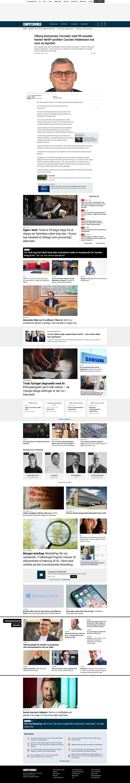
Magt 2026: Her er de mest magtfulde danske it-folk (41, 29)
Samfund (84, 24)
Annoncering (74, 1)
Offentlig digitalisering (79, 135)
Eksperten (66, 1)
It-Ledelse (74, 24)
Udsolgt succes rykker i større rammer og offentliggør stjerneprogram (68, 186)
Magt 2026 (88, 234)
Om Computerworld (31, 1)
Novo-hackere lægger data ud (65, 29)
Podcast (55, 771)
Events (44, 1)
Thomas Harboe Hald (97, 475)
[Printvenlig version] (94, 53)
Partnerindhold (76, 773)
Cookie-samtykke (95, 771)
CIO (86, 219)
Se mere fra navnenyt (64, 482)
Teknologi (53, 24)
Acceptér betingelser (54, 579)
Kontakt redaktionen (58, 777)
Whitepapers (75, 775)
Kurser (50, 1)
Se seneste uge (64, 761)
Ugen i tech (26, 227)
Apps (67, 609)
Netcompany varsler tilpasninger (84, 29)
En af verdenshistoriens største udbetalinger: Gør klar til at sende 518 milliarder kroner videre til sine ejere (86, 750)
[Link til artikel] (50, 210)
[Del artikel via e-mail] (92, 53)
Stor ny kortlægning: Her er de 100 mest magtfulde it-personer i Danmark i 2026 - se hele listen (45, 755)
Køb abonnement (99, 1)
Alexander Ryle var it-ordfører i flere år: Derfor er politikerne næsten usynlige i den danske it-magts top (93, 238)
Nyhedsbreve (83, 1)
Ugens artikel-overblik (58, 769)
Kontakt (90, 1)
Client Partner (50, 409)
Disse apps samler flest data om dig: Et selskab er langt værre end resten (86, 739)
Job (40, 1)
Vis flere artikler (88, 243)
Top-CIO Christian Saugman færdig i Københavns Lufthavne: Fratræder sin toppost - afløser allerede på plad (92, 222)
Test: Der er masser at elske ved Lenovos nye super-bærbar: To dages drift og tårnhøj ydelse (93, 214)
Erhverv (64, 24)
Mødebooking (57, 1)
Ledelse (27, 249)
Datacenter (83, 439)
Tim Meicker (54, 475)
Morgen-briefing (27, 550)
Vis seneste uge (100, 243)
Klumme (87, 227)
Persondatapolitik (95, 769)
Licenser (25, 609)
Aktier (81, 365)
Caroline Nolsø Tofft (33, 475)
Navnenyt (55, 775)
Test (86, 210)
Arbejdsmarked (27, 380)
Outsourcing (26, 511)
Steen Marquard (75, 475)
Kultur (25, 439)
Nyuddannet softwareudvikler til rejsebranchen (94, 409)
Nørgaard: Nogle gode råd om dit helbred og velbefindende (86, 744)
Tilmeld (73, 576)
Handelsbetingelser (96, 775)
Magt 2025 (27, 720)
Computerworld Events (78, 771)
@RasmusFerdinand (57, 97)
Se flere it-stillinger (64, 419)
